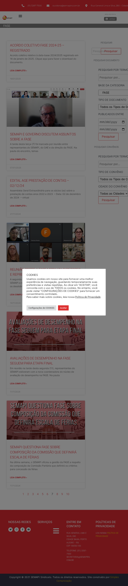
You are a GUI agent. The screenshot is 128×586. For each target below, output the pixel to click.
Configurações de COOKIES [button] (41, 308)
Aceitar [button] (63, 308)
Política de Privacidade (87, 296)
